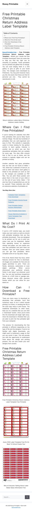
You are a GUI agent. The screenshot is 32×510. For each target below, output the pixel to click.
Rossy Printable (10, 4)
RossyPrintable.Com (9, 52)
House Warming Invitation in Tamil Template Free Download (17, 216)
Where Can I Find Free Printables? (14, 38)
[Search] (27, 497)
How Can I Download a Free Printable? (13, 43)
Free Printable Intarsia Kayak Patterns (17, 201)
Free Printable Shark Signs (17, 211)
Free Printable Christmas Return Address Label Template (14, 47)
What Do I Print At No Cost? (13, 40)
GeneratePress (16, 507)
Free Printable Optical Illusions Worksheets (15, 206)
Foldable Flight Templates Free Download (16, 196)
